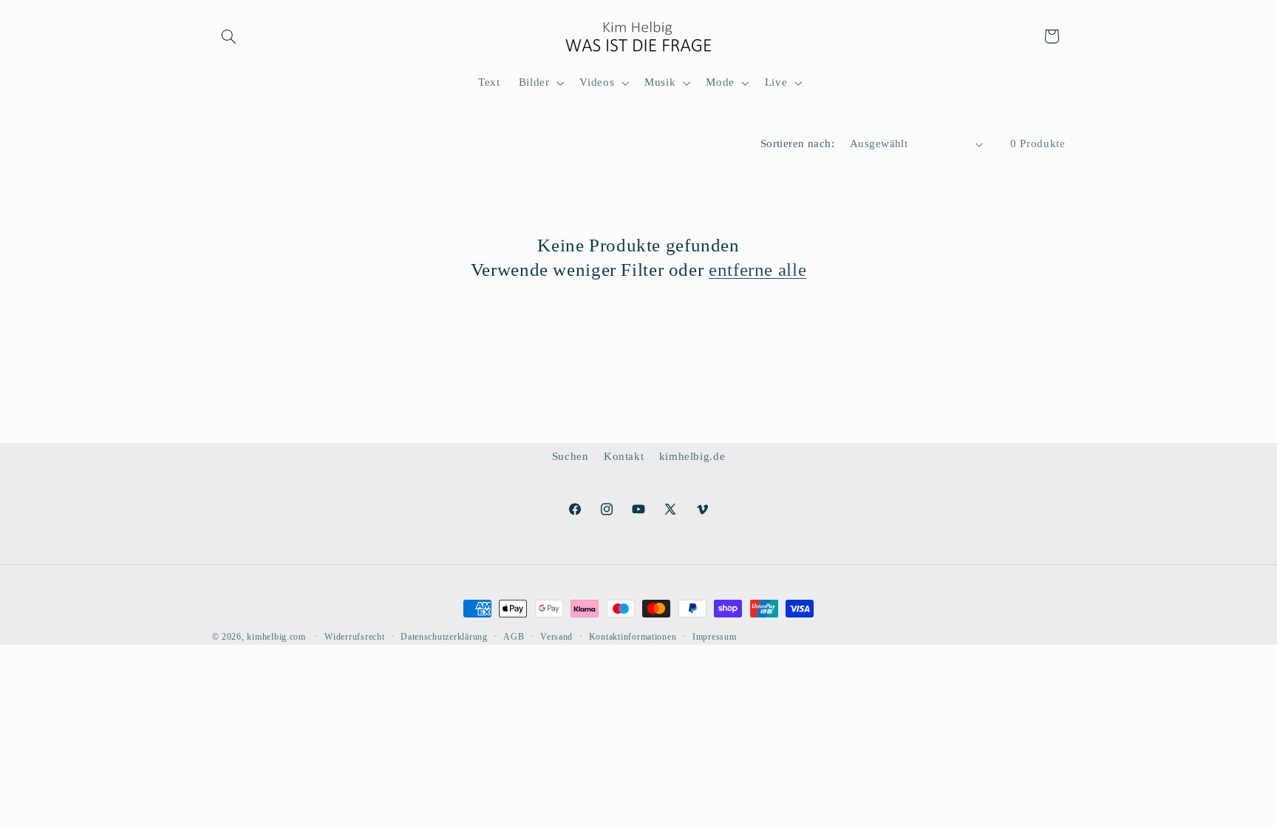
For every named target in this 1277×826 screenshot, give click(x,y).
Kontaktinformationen (633, 636)
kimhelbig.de (692, 456)
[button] (229, 36)
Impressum (714, 636)
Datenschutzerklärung (444, 636)
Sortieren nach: (797, 143)
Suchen (570, 456)
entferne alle (757, 270)
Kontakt (624, 456)
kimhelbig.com (276, 636)
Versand (556, 636)
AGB (513, 636)
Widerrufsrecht (354, 636)
